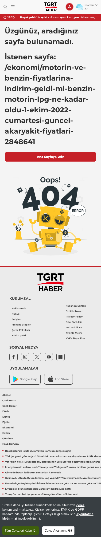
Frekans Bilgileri (21, 324)
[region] (50, 517)
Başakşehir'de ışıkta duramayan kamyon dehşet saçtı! (58, 17)
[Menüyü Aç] (13, 6)
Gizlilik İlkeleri (74, 311)
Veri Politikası (74, 327)
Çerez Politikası (21, 330)
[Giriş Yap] (70, 7)
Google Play (28, 379)
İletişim (16, 319)
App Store (61, 379)
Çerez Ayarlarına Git (58, 530)
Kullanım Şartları (76, 305)
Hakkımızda (19, 308)
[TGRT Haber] (50, 6)
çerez (80, 505)
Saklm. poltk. (19, 335)
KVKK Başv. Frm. (75, 338)
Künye (15, 313)
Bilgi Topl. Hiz (74, 322)
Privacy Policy (74, 316)
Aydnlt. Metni (74, 332)
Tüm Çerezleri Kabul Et (20, 530)
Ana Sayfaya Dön (50, 157)
